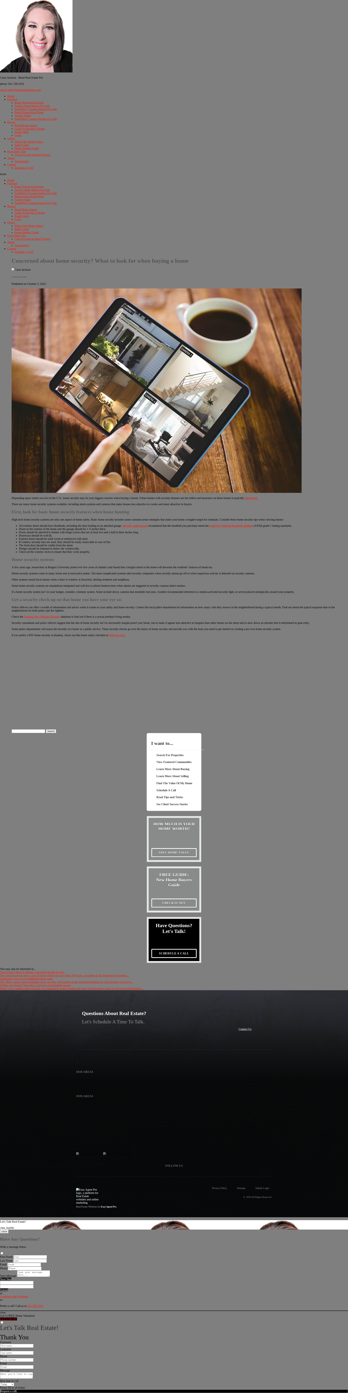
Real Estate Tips (16, 151)
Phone (3, 1268)
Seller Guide (21, 145)
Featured (12, 99)
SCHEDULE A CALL (174, 953)
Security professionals (135, 525)
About (10, 158)
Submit (4, 1290)
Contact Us (245, 1029)
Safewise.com (117, 635)
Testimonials (21, 161)
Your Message (8, 1275)
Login (17, 135)
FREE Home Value (174, 852)
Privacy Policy (219, 1188)
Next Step (5, 1279)
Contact (11, 164)
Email (3, 1264)
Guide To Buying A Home (29, 128)
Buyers (11, 122)
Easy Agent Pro (109, 1206)
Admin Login (262, 1188)
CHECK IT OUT (174, 903)
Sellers (11, 138)
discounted (251, 498)
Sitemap (241, 1188)
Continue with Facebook (14, 1296)
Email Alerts (21, 132)
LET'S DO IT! (8, 1319)
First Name (6, 1256)
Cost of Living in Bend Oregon (32, 154)
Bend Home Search (25, 125)
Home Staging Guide (26, 148)
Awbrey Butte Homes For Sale (32, 105)
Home (10, 96)
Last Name (6, 1260)
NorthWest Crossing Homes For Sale (35, 109)
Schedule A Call (23, 167)
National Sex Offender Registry (42, 616)
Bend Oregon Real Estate (29, 102)
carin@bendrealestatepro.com (20, 90)
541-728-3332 (35, 1305)
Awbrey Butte (22, 115)
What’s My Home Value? (29, 141)
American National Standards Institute (231, 525)
